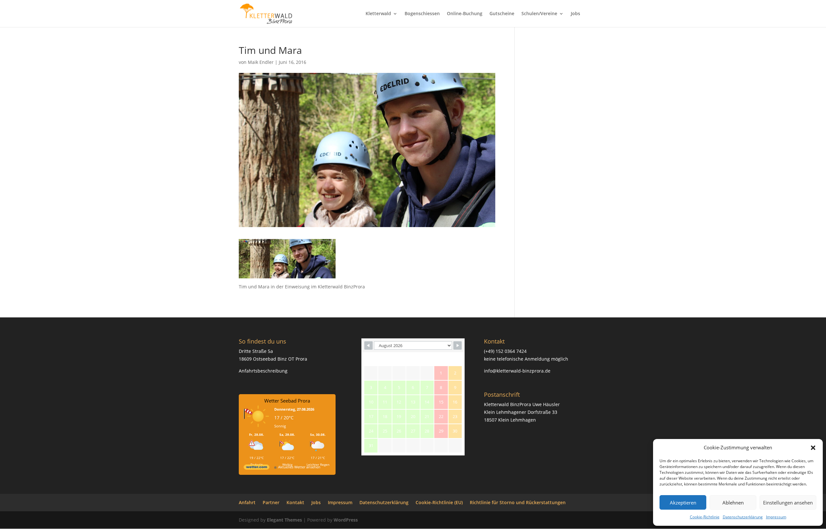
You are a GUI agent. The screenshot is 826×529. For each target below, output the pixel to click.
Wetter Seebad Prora (287, 400)
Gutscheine (501, 13)
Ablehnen (733, 502)
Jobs (575, 13)
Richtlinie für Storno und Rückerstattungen (518, 502)
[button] (813, 447)
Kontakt (295, 502)
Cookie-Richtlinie (705, 517)
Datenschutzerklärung (743, 517)
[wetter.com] (256, 468)
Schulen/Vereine (539, 13)
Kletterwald (378, 13)
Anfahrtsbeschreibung (263, 371)
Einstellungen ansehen (788, 502)
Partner (271, 502)
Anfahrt (247, 502)
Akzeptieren (683, 502)
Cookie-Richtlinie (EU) (439, 502)
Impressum (776, 517)
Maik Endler (261, 62)
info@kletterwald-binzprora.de (517, 371)
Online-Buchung (464, 13)
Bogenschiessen (422, 13)
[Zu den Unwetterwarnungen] (258, 429)
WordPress (346, 520)
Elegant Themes (284, 520)
